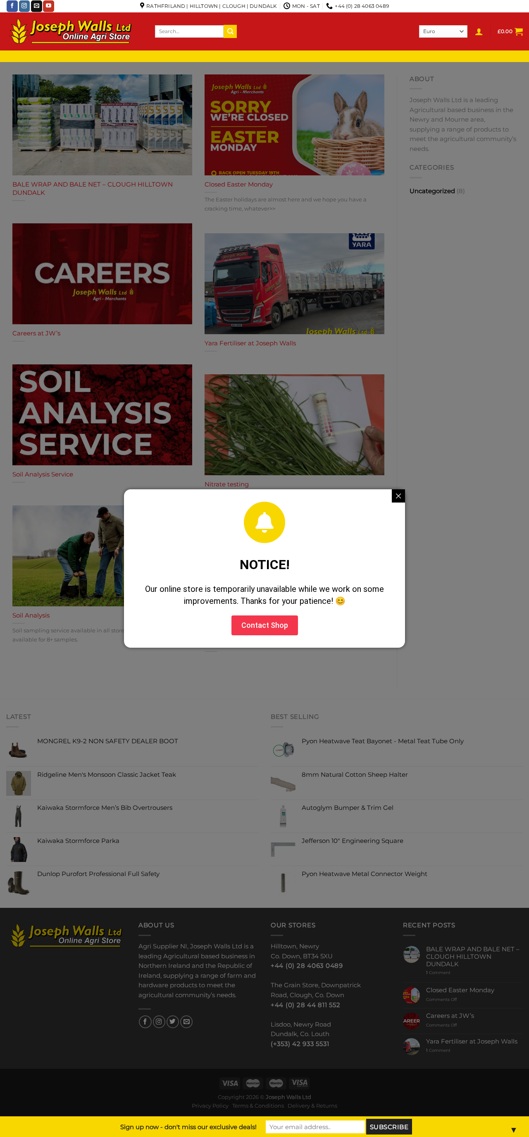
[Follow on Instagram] (24, 6)
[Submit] (230, 31)
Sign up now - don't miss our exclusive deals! (188, 1127)
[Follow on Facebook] (12, 6)
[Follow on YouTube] (48, 6)
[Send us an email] (36, 6)
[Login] (479, 31)
